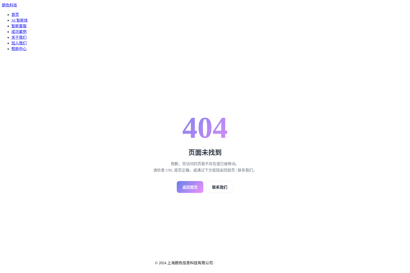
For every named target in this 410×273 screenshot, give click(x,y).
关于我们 (19, 37)
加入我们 (19, 43)
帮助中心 (19, 49)
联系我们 (219, 187)
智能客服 (19, 26)
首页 (15, 15)
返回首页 (190, 187)
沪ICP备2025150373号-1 (235, 263)
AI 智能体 (19, 20)
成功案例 (19, 32)
